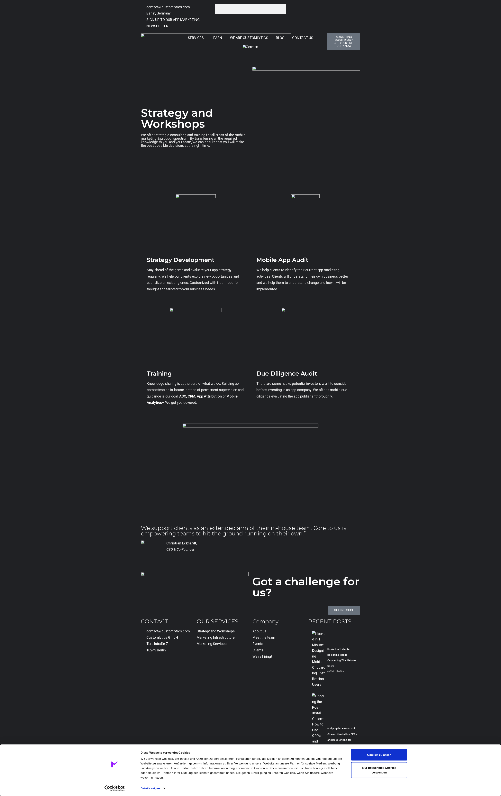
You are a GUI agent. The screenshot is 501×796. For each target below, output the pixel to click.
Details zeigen (150, 788)
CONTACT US (302, 38)
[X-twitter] (156, 666)
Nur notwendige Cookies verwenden (379, 770)
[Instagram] (167, 666)
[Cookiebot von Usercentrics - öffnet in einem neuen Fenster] (114, 788)
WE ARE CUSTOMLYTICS (249, 38)
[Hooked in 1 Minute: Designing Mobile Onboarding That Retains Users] (318, 659)
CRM (191, 396)
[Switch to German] (250, 46)
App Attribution (209, 396)
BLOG (280, 38)
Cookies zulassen (379, 754)
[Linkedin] (146, 666)
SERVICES (196, 38)
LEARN (217, 38)
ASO (182, 396)
